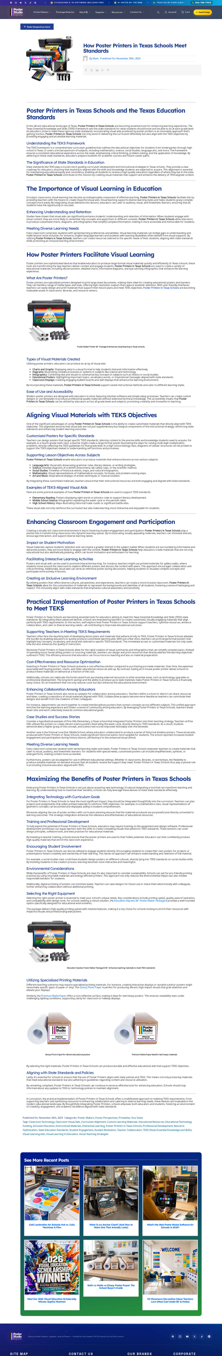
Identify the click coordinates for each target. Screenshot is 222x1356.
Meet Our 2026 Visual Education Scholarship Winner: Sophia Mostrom (51, 1267)
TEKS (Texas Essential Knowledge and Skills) (167, 1130)
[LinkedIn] (97, 70)
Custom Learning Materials (122, 1122)
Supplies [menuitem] (99, 12)
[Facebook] (11, 3)
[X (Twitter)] (25, 3)
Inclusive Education (44, 1126)
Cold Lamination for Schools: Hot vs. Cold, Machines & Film (51, 1193)
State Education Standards (53, 1130)
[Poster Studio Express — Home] (16, 12)
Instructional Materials (68, 1126)
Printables (124, 1118)
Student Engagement (81, 1130)
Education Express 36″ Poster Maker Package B (140, 901)
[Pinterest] (35, 3)
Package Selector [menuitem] (65, 12)
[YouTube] (21, 3)
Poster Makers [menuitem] (41, 12)
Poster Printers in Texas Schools (161, 288)
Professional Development (158, 1126)
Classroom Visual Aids (68, 1122)
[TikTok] (30, 3)
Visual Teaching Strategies (93, 1134)
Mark (96, 59)
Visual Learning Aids (34, 1134)
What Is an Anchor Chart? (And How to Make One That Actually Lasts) (111, 1193)
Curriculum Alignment (93, 1122)
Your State (137, 1118)
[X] (91, 70)
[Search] (158, 12)
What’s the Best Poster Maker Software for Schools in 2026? (170, 1193)
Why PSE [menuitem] (83, 12)
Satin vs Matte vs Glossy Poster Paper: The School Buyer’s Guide (111, 1260)
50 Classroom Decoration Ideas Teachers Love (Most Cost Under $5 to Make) (170, 1267)
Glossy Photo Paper (91, 987)
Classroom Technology (41, 1122)
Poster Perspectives (106, 1118)
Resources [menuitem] (117, 12)
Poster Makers (86, 1118)
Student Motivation (105, 1130)
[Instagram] (16, 3)
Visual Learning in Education (62, 1134)
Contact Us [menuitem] (135, 12)
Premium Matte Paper (53, 996)
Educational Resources (151, 1122)
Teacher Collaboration (129, 1130)
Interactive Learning (93, 1126)
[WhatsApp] (102, 70)
